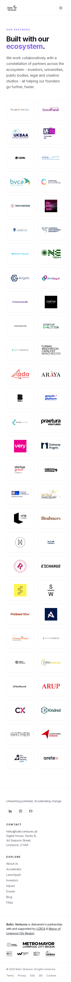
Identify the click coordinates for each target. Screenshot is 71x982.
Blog (9, 897)
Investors (12, 880)
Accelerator (13, 869)
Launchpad (13, 874)
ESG (32, 975)
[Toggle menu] (61, 8)
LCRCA (40, 928)
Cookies (51, 975)
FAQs (9, 902)
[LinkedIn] (10, 811)
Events (10, 891)
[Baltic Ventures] (12, 8)
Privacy (22, 975)
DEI (41, 975)
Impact (10, 886)
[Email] (31, 811)
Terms (10, 975)
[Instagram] (20, 811)
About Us (12, 863)
